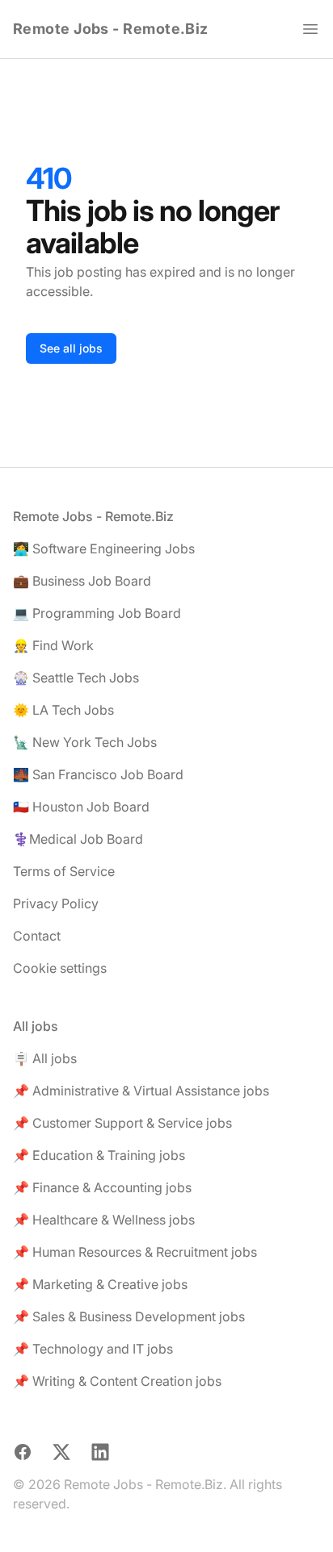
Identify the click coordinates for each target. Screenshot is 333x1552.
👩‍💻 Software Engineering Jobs (104, 548)
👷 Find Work (53, 645)
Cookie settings (60, 968)
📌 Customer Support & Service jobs (122, 1123)
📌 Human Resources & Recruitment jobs (135, 1252)
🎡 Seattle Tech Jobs (76, 678)
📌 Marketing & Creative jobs (100, 1284)
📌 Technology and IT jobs (93, 1349)
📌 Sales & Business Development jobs (129, 1316)
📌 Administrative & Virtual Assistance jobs (141, 1091)
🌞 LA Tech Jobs (63, 710)
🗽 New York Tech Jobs (85, 742)
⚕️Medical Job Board (78, 839)
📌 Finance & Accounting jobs (102, 1187)
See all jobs (71, 348)
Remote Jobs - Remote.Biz (111, 28)
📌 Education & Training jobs (99, 1155)
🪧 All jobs (45, 1058)
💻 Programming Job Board (97, 613)
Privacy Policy (56, 903)
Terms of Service (64, 871)
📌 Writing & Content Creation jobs (117, 1381)
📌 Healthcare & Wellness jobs (104, 1220)
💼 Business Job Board (82, 581)
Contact (37, 936)
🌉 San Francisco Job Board (98, 774)
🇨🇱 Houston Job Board (81, 807)
